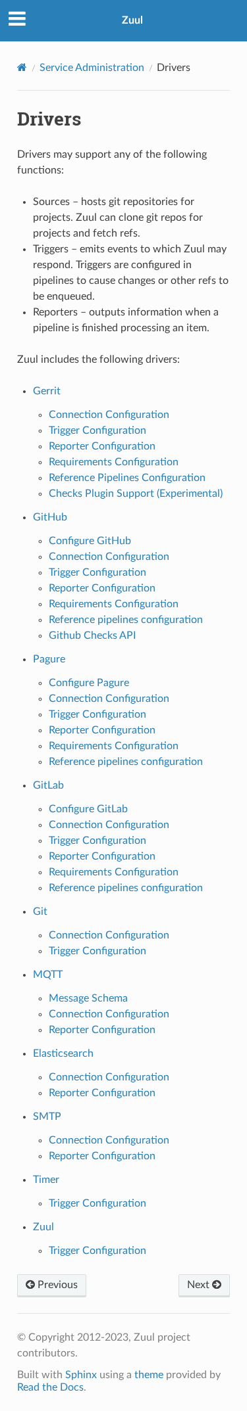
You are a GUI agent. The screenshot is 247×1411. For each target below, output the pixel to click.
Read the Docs (50, 1387)
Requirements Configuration (113, 462)
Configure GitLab (88, 809)
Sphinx (81, 1375)
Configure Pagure (89, 683)
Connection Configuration (109, 414)
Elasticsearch (63, 1053)
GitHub (50, 517)
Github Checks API (92, 635)
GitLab (48, 785)
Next (199, 1285)
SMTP (47, 1116)
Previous (56, 1285)
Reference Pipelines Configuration (127, 478)
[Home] (22, 67)
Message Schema (88, 998)
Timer (46, 1179)
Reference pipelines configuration (126, 619)
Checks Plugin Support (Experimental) (136, 493)
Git (40, 911)
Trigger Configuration (97, 430)
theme (148, 1375)
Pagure (49, 659)
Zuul (132, 20)
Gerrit (47, 391)
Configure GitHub (90, 541)
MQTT (48, 974)
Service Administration (92, 67)
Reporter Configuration (102, 446)
